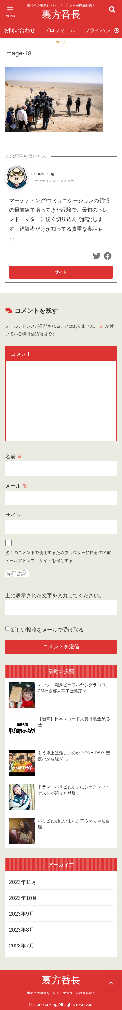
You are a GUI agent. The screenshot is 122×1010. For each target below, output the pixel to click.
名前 (13, 456)
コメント (24, 354)
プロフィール (59, 30)
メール (16, 486)
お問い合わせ (19, 30)
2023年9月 (21, 914)
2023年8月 (21, 930)
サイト (13, 515)
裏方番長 (61, 14)
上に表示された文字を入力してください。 (54, 595)
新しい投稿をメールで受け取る (47, 630)
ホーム (61, 42)
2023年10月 (23, 898)
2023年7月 (21, 945)
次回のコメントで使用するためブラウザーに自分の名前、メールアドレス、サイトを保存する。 (60, 556)
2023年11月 (22, 882)
